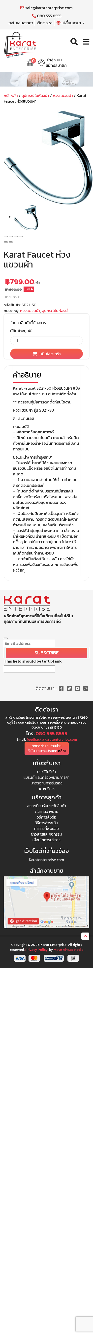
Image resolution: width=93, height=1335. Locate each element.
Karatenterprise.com (46, 860)
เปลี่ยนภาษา (71, 23)
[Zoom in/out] (21, 236)
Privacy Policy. (36, 949)
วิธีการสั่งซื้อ (46, 817)
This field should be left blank (33, 661)
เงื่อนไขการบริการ (46, 840)
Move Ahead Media (68, 949)
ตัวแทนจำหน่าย (46, 811)
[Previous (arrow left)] (6, 242)
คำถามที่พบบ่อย (46, 828)
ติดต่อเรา (45, 23)
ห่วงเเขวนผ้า (63, 95)
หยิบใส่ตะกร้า (50, 354)
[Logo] (20, 44)
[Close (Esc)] (6, 236)
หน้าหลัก (11, 95)
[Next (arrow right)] (11, 242)
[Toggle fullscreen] (16, 236)
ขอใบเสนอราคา (20, 23)
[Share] (11, 236)
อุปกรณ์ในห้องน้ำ (35, 95)
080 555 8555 (48, 16)
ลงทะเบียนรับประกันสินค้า (46, 806)
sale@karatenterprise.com (48, 8)
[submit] (6, 638)
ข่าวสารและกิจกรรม (46, 834)
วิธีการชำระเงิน (46, 823)
